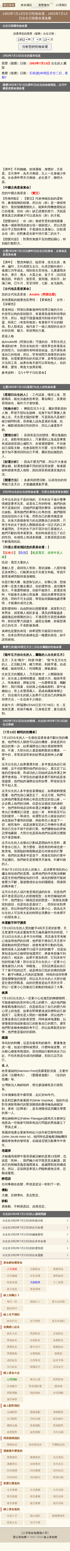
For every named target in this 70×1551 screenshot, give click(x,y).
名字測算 (35, 1320)
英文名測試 (58, 1320)
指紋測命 (35, 1392)
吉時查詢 (35, 1463)
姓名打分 (12, 1320)
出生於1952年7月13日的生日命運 (23, 1227)
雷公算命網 (20, 1537)
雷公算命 (8, 5)
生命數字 (12, 1386)
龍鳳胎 (58, 1353)
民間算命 (58, 1379)
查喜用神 (35, 1289)
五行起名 (12, 1366)
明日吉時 (58, 1496)
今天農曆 (35, 1489)
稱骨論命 (58, 1275)
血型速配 (35, 1432)
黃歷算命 (58, 1269)
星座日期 (58, 1477)
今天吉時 (58, 1489)
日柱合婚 (35, 1418)
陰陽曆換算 (58, 1515)
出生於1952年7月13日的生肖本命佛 (24, 1241)
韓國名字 (35, 1366)
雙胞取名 (58, 1346)
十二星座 (58, 1282)
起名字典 (58, 1360)
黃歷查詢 (43, 5)
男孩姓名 (12, 1340)
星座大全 (12, 1522)
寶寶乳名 (12, 1346)
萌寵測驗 (12, 1392)
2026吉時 (12, 1477)
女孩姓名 (35, 1340)
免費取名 (58, 1340)
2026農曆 (35, 1470)
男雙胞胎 (12, 1353)
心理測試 (61, 5)
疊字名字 (35, 1346)
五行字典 (35, 1522)
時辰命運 (12, 1282)
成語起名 (12, 1360)
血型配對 (12, 1432)
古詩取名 (35, 1360)
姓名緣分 (58, 1418)
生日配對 (12, 1418)
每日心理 (35, 1379)
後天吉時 (58, 1503)
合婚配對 (12, 1412)
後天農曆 (35, 1503)
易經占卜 (35, 1301)
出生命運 (35, 1275)
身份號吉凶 (35, 1444)
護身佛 (58, 1386)
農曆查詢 (35, 1457)
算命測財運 (35, 1386)
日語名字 (58, 1366)
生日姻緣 (12, 1275)
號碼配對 (58, 1412)
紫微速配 (35, 1412)
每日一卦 (12, 1301)
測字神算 (12, 1399)
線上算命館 (50, 1537)
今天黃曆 (12, 1489)
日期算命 (35, 1269)
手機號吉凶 (58, 1444)
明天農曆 (35, 1496)
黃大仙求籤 (58, 1301)
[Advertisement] (35, 130)
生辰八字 (12, 1515)
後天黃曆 (12, 1503)
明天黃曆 (12, 1496)
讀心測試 (35, 1515)
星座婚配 (35, 1425)
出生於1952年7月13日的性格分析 (23, 1220)
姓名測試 (26, 5)
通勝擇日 (12, 1463)
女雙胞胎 (35, 1353)
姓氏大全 (12, 1333)
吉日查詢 (58, 1457)
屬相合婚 (12, 1425)
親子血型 (12, 1289)
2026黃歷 (12, 1470)
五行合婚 (58, 1432)
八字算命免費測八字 (35, 1533)
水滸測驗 (58, 1392)
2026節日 (35, 1477)
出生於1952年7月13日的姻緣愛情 (23, 1234)
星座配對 (58, 1425)
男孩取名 (35, 1333)
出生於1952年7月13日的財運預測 (23, 1248)
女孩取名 (58, 1333)
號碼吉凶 (12, 1444)
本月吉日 (58, 1463)
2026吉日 (58, 1470)
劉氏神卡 (12, 1308)
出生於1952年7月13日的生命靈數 (23, 1255)
